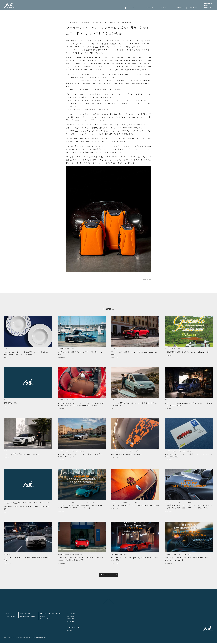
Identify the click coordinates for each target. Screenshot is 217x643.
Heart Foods (44, 618)
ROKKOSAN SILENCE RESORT (51, 613)
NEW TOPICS (10, 616)
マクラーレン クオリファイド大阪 (110, 22)
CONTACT (208, 7)
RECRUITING (209, 3)
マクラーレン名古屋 (92, 22)
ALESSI (43, 616)
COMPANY (209, 5)
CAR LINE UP (25, 613)
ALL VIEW (105, 574)
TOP (7, 613)
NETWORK (70, 621)
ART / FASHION (127, 22)
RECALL (70, 630)
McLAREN (69, 22)
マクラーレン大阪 (79, 22)
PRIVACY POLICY (73, 627)
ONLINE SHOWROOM (27, 616)
